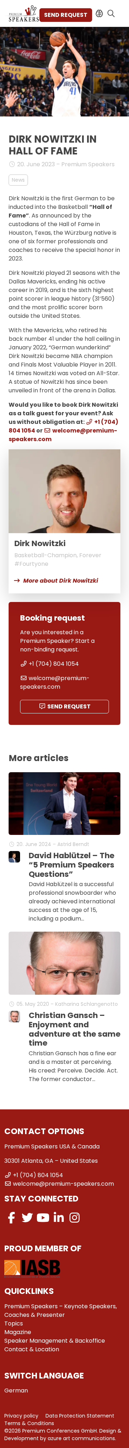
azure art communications (81, 1438)
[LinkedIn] (59, 1218)
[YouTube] (43, 1218)
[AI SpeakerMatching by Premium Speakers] (99, 13)
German (16, 1390)
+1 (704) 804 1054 (54, 664)
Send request (65, 15)
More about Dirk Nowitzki (60, 581)
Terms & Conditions (29, 1423)
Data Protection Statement (80, 1415)
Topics (13, 1323)
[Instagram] (74, 1218)
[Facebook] (11, 1218)
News (18, 179)
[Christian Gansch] (14, 1016)
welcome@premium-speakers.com (55, 682)
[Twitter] (27, 1218)
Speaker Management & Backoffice (54, 1341)
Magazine (17, 1332)
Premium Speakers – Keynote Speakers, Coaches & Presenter (60, 1310)
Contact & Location (31, 1349)
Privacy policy (21, 1415)
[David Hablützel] (14, 856)
